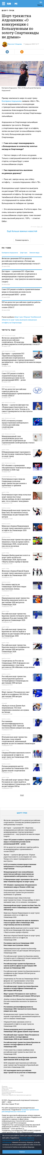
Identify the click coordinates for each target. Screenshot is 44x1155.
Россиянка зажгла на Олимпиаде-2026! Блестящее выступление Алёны (19, 944)
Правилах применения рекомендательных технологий (20, 1110)
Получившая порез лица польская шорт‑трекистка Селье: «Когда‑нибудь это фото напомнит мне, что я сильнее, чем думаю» (22, 900)
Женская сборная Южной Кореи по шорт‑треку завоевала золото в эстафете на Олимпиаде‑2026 (22, 937)
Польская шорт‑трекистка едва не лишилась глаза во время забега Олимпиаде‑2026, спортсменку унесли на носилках (21, 922)
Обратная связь (7, 1088)
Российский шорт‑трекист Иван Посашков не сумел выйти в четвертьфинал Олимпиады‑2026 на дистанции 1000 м (21, 1037)
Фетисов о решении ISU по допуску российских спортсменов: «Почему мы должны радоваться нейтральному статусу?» (21, 261)
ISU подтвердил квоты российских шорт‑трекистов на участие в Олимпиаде (20, 1071)
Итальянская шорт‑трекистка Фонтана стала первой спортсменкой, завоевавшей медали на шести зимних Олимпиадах (22, 1016)
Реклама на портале (8, 1090)
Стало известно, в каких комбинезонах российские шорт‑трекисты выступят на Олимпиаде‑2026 (20, 1052)
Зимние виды (34, 253)
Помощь (5, 1086)
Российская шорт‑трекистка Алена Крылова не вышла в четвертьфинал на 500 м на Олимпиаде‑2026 (22, 1044)
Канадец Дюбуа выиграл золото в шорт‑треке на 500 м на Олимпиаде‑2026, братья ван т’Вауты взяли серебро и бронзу (21, 930)
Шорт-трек (8, 10)
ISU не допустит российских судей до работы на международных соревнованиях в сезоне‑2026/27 (21, 304)
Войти (40, 5)
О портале (5, 1089)
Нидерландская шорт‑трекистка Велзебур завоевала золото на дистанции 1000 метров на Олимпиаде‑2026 (22, 950)
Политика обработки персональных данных (16, 1095)
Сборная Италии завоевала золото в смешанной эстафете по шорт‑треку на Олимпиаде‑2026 (19, 1024)
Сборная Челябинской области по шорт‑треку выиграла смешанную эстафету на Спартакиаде (21, 320)
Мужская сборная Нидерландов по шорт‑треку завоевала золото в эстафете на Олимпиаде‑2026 (22, 915)
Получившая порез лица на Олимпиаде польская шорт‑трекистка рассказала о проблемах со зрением (19, 892)
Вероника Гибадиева (15, 44)
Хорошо (22, 1152)
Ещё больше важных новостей (22, 231)
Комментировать (22, 240)
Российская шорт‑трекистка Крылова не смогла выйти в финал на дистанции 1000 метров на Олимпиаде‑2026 (20, 966)
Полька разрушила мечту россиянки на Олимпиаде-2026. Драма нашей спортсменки (21, 1030)
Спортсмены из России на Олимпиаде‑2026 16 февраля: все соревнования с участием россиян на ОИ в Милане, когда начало (21, 981)
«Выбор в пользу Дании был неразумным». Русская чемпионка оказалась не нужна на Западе (20, 1001)
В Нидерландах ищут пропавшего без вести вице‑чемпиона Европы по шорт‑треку (21, 880)
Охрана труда (6, 1093)
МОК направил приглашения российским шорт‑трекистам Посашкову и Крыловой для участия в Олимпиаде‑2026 (21, 1065)
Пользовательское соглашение (12, 1092)
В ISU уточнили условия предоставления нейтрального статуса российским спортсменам (20, 866)
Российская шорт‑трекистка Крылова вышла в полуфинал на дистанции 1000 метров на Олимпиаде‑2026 (22, 973)
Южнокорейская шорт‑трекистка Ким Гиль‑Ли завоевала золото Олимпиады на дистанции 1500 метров (22, 907)
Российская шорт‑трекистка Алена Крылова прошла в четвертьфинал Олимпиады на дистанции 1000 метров (21, 988)
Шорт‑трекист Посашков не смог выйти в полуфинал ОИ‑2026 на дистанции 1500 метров (22, 995)
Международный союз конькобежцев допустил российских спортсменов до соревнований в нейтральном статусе (19, 874)
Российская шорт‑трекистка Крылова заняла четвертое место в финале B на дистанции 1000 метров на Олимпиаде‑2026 (22, 958)
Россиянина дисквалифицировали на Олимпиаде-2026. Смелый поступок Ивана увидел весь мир (20, 1009)
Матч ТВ (39, 226)
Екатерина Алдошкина (12, 101)
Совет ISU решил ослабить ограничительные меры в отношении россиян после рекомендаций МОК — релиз (21, 292)
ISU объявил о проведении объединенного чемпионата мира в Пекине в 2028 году (20, 886)
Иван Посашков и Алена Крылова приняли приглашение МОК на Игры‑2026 (20, 1058)
